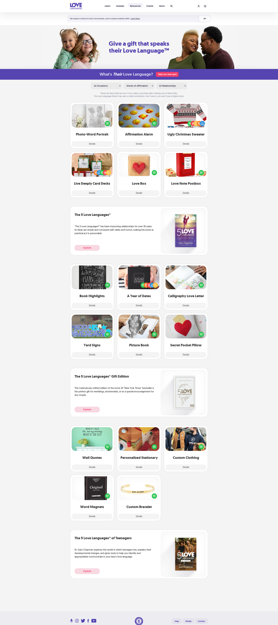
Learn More (135, 18)
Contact (201, 621)
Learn (107, 6)
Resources (135, 6)
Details (92, 144)
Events (150, 6)
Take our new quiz (167, 74)
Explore (87, 247)
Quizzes (120, 6)
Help (177, 621)
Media (188, 621)
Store (162, 6)
